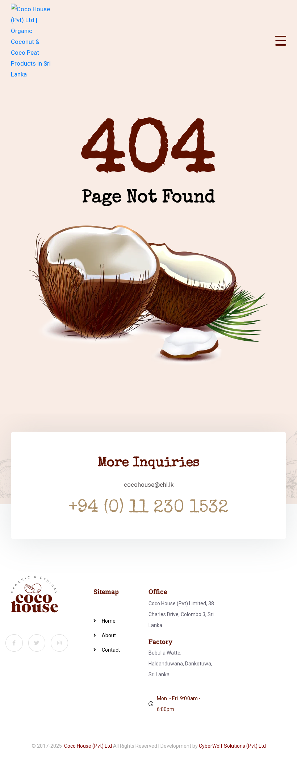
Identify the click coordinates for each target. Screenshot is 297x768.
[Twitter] (37, 643)
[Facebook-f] (14, 643)
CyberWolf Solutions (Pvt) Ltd (232, 746)
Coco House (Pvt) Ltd (88, 746)
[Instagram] (59, 643)
